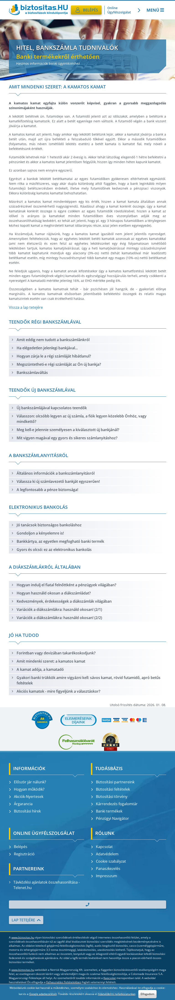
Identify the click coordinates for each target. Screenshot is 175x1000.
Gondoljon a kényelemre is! (40, 533)
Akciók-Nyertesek (28, 796)
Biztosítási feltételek (113, 789)
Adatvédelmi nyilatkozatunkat (116, 994)
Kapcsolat (104, 846)
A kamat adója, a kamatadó (40, 669)
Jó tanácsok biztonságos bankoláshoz (49, 524)
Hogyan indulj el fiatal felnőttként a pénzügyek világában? (66, 584)
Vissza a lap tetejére (26, 307)
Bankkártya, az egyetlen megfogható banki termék (60, 541)
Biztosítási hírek (27, 811)
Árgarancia (23, 803)
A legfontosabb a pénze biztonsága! (47, 489)
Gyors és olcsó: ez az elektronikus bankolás (54, 549)
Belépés (20, 846)
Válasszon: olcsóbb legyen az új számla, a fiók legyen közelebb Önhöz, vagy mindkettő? (82, 419)
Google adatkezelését (43, 994)
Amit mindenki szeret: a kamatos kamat (51, 661)
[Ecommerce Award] (110, 742)
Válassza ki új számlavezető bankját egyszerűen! (58, 481)
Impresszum (106, 875)
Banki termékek (109, 811)
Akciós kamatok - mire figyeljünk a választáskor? (58, 691)
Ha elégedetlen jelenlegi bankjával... (47, 347)
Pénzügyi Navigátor (112, 818)
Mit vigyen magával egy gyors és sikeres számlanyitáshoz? (67, 437)
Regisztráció (24, 853)
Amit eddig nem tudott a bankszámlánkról (53, 339)
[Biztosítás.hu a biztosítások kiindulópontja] (38, 10)
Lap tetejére (23, 920)
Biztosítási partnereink (115, 781)
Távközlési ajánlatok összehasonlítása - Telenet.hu (46, 885)
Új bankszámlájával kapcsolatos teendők (52, 407)
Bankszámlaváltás (32, 372)
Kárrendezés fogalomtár (117, 803)
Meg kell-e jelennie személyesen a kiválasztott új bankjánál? (68, 429)
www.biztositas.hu (22, 937)
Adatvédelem (107, 853)
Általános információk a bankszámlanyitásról (56, 473)
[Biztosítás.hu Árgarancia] (42, 720)
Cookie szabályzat (111, 861)
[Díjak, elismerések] (79, 720)
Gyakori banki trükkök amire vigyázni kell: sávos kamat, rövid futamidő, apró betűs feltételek (88, 680)
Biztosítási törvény (111, 796)
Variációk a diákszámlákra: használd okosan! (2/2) (59, 617)
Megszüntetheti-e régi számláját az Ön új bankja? (59, 364)
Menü (153, 10)
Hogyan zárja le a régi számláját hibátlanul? (54, 356)
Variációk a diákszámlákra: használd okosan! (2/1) (59, 609)
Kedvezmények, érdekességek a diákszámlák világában (64, 601)
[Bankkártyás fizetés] (124, 720)
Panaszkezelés (108, 868)
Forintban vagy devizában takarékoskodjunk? (56, 653)
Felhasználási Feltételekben (63, 982)
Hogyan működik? (29, 789)
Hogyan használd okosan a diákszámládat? (54, 593)
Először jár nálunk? (30, 781)
